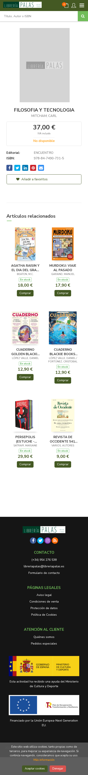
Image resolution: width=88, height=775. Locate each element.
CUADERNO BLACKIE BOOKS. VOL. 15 (63, 352)
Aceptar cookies (35, 769)
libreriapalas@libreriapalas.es (44, 566)
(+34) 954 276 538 (44, 560)
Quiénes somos (44, 637)
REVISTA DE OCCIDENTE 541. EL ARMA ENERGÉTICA (63, 439)
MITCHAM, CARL (44, 116)
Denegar (57, 769)
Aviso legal (44, 595)
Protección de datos (44, 608)
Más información (44, 760)
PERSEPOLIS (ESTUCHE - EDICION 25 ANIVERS (25, 439)
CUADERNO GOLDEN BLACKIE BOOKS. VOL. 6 (25, 352)
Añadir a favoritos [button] (34, 179)
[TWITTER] (40, 540)
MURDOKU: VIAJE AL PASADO (62, 267)
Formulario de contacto (44, 573)
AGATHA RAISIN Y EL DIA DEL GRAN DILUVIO (25, 267)
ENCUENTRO (43, 153)
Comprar (25, 293)
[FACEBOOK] (33, 540)
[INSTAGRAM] (47, 540)
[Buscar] (83, 16)
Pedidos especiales (44, 644)
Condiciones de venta (44, 602)
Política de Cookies (44, 615)
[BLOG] (55, 540)
